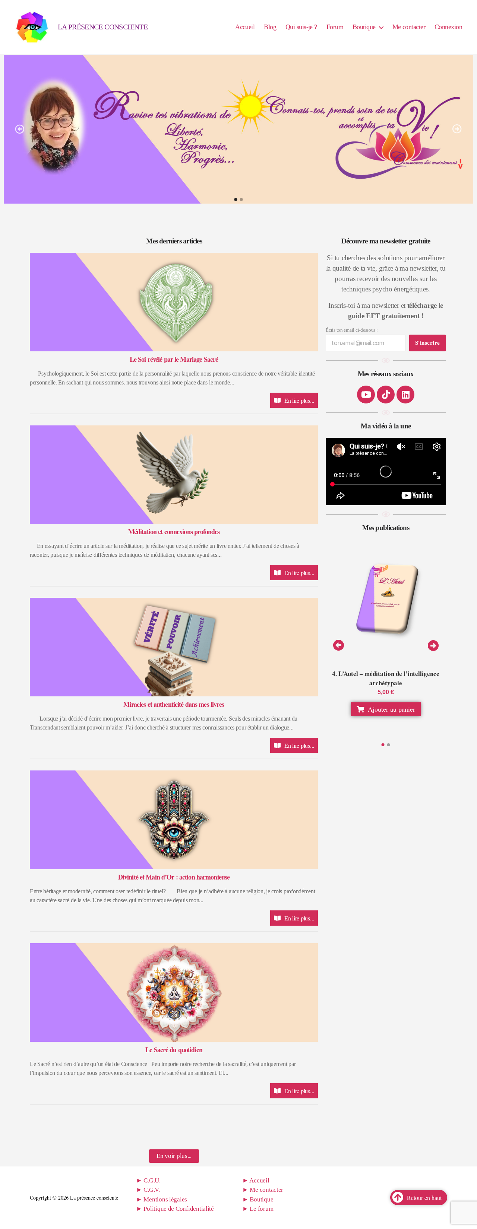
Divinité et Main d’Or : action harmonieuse (174, 877)
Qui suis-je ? (301, 27)
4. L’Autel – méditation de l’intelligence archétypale (385, 678)
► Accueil (255, 1180)
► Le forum (257, 1208)
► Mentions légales (161, 1199)
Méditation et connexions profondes (173, 531)
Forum (334, 27)
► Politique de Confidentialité (175, 1208)
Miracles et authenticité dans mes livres (173, 704)
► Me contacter (262, 1189)
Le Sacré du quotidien (173, 1050)
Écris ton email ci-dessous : (352, 330)
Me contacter (408, 27)
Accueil (245, 27)
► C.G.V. (148, 1189)
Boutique (364, 27)
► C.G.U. (148, 1180)
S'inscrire (427, 343)
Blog (270, 27)
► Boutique (257, 1199)
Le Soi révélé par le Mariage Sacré (174, 359)
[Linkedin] (405, 394)
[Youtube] (366, 394)
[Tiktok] (386, 394)
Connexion (448, 27)
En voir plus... (174, 1155)
